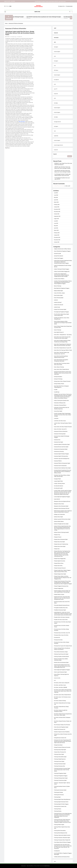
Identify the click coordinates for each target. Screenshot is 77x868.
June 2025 (56, 223)
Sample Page (37, 11)
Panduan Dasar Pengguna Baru (60, 558)
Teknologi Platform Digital (59, 824)
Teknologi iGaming (57, 811)
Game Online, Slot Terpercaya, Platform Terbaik (63, 350)
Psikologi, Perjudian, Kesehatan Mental (61, 656)
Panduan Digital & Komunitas (59, 560)
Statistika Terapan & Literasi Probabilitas (62, 731)
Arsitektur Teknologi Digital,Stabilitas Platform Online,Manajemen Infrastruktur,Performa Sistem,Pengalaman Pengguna (63, 282)
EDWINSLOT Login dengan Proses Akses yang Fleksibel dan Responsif (52, 1)
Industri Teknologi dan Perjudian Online (61, 400)
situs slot (56, 93)
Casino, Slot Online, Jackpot (59, 293)
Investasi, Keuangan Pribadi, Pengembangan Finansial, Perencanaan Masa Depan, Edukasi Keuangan (62, 415)
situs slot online (57, 678)
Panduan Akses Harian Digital (59, 546)
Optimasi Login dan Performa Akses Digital (62, 519)
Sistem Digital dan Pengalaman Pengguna (62, 669)
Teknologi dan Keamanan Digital (60, 790)
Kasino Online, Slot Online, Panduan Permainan (63, 426)
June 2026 (56, 195)
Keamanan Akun (57, 439)
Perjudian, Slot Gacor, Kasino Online (61, 619)
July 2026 (56, 192)
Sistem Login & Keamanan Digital (60, 672)
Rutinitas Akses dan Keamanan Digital (61, 662)
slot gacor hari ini (57, 121)
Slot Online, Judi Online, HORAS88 (60, 687)
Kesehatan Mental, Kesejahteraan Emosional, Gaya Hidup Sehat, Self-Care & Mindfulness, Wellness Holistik (62, 471)
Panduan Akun (57, 548)
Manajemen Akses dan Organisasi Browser (62, 501)
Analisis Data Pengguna (58, 258)
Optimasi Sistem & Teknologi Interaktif (61, 532)
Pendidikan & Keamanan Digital (60, 610)
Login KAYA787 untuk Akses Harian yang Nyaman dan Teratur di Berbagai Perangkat (21, 16)
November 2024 (57, 239)
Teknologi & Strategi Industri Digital (60, 778)
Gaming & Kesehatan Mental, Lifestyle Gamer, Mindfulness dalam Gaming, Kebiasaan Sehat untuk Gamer (62, 373)
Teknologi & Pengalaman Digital (60, 773)
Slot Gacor (56, 70)
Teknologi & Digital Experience (60, 759)
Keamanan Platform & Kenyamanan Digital (62, 463)
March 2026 (56, 202)
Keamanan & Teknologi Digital (59, 433)
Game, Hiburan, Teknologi (59, 367)
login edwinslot (57, 499)
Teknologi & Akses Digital (59, 754)
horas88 (55, 389)
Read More (7, 147)
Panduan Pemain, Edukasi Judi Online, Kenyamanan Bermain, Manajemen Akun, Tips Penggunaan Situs (62, 577)
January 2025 (56, 235)
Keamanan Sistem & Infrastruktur (60, 465)
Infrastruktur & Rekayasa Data (59, 402)
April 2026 (56, 199)
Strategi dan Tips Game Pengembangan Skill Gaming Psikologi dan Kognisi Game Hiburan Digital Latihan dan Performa (62, 741)
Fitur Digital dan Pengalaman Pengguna (61, 311)
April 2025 (56, 228)
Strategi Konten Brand (58, 745)
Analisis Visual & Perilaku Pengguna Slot (61, 271)
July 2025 (56, 221)
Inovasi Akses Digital (58, 411)
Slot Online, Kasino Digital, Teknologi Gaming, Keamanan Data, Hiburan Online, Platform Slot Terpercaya (62, 691)
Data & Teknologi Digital (58, 297)
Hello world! (68, 185)
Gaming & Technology (58, 378)
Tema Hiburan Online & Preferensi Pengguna (62, 842)
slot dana (56, 103)
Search (55, 154)
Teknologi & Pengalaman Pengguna (60, 775)
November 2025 (57, 211)
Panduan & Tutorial (57, 537)
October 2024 (56, 242)
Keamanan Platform (58, 460)
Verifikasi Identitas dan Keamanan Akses (62, 856)
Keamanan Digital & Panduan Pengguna (61, 453)
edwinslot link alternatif (58, 304)
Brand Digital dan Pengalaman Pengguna (61, 288)
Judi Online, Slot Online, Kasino (60, 420)
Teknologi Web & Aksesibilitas (60, 830)
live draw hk (56, 79)
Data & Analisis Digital (58, 295)
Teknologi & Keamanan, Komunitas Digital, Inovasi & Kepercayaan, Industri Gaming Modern (62, 770)
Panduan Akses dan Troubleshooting (61, 544)
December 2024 (57, 237)
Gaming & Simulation (58, 376)
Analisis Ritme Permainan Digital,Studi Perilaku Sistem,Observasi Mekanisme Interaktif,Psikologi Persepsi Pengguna (63, 262)
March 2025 (56, 230)
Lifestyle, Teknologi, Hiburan (59, 483)
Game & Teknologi (57, 329)
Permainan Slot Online (58, 639)
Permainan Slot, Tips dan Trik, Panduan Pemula (63, 645)
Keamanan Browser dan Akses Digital (61, 446)
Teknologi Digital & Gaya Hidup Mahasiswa (62, 799)
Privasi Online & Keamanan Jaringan (61, 651)
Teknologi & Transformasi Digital (60, 780)
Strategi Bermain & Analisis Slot (60, 737)
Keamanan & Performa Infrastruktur (60, 431)
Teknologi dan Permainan (59, 794)
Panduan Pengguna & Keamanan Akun (61, 586)
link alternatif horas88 (58, 488)
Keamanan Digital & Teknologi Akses (61, 456)
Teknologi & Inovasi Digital (59, 761)
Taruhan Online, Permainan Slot (60, 752)
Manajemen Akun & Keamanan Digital (61, 506)
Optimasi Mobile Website (59, 521)
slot (55, 56)
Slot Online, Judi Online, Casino (60, 685)
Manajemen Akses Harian (59, 503)
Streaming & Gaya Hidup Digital (60, 749)
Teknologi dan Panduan (58, 792)
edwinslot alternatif (57, 302)
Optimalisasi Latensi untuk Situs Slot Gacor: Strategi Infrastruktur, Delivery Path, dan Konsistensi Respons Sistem (19, 33)
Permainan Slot (57, 637)
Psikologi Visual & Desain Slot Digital (61, 654)
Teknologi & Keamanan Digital (59, 763)
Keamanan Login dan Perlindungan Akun (61, 458)
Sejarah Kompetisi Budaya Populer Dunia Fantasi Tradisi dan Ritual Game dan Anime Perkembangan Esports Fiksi (62, 666)
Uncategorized (57, 850)
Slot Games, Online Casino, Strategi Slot (61, 682)
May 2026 (56, 197)
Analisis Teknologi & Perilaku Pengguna (61, 269)
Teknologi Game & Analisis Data (60, 806)
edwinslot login (57, 307)
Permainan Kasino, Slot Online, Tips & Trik (62, 632)
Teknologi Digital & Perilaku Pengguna (61, 804)
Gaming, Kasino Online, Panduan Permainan (62, 381)
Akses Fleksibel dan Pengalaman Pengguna (62, 251)
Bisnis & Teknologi (57, 285)
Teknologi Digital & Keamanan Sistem (61, 801)
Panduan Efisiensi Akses (58, 563)
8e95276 (8, 36)
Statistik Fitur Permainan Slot (59, 729)
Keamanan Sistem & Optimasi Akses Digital (62, 467)
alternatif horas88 (57, 253)
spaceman (56, 135)
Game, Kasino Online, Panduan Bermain (61, 369)
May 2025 (56, 225)
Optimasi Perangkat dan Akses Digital (61, 523)
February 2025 (56, 232)
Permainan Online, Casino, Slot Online (61, 635)
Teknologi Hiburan (57, 808)
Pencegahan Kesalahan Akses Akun (61, 607)
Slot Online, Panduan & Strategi (60, 700)
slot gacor (56, 46)
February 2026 (56, 204)
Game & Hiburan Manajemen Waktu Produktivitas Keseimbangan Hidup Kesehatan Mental (62, 322)
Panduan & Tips (57, 534)
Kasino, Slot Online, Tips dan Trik (60, 429)
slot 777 (55, 89)
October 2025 (56, 213)
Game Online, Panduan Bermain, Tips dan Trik (62, 347)
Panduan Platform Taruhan (59, 594)
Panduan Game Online (58, 565)
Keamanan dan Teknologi (59, 451)
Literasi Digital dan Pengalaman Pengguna (62, 496)
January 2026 (56, 206)
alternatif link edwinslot (58, 255)
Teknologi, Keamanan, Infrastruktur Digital (62, 837)
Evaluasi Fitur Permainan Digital (60, 309)
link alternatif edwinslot (58, 485)
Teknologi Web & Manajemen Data (60, 832)
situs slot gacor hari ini (58, 145)
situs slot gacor (22, 121)
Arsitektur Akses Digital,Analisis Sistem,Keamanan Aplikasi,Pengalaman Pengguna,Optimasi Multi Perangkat (61, 275)
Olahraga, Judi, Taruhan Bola (59, 514)
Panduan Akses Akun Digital (59, 541)
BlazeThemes (47, 865)
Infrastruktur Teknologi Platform (60, 405)
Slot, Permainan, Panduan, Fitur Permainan (62, 724)
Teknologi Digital (57, 797)
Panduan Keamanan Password (60, 568)
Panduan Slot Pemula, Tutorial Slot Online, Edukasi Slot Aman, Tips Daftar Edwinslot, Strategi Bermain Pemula (62, 598)
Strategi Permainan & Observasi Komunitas (62, 747)
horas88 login (56, 392)
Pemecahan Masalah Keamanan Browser (62, 605)
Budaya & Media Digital (58, 290)
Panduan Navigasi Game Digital (60, 573)
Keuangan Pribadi (57, 478)
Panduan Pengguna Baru (58, 588)
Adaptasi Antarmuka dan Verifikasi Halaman (62, 248)
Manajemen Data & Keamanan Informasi (61, 508)
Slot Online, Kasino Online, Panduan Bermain (62, 694)
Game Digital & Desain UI (59, 332)
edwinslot (56, 300)
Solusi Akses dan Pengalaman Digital (61, 727)
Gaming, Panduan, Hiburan (59, 383)
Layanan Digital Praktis (58, 481)
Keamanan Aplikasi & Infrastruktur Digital (62, 444)
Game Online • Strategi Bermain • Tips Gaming (62, 334)
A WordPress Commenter (59, 185)
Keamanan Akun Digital (58, 442)
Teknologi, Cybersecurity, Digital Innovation (62, 835)
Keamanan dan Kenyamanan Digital (60, 449)
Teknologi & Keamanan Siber (59, 766)
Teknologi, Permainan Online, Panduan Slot (62, 839)
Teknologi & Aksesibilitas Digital (60, 756)
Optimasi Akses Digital (58, 516)
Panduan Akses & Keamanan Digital (61, 539)
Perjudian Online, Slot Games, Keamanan (61, 617)
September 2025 (57, 216)
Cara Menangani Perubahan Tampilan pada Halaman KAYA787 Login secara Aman (58, 16)
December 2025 (57, 209)
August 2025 (56, 218)
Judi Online (56, 418)
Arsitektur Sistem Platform (59, 278)
